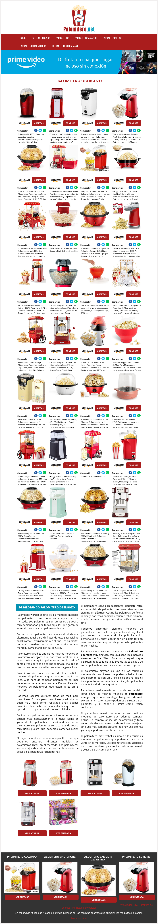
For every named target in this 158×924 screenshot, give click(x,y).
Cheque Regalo (41, 38)
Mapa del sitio (79, 918)
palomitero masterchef (60, 857)
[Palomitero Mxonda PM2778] (94, 445)
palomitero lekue (113, 38)
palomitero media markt (66, 46)
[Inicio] (79, 29)
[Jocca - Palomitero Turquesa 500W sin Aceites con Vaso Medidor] (63, 502)
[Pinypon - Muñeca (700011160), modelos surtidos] (63, 813)
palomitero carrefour (33, 46)
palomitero (62, 38)
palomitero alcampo (22, 857)
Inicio (23, 38)
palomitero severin (136, 857)
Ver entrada (32, 793)
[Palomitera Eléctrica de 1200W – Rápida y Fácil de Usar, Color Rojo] (63, 217)
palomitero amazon (86, 38)
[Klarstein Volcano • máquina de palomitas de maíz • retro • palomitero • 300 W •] (94, 773)
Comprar (39, 123)
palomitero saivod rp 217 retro (98, 858)
